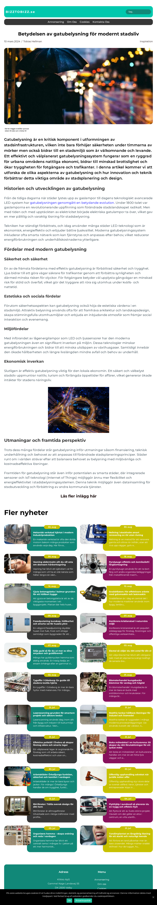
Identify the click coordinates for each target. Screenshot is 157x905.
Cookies (85, 21)
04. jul (127, 798)
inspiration (146, 41)
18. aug (128, 556)
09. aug (52, 615)
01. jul (128, 828)
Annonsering (56, 21)
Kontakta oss (101, 21)
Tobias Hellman (32, 41)
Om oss (72, 21)
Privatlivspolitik (83, 900)
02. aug (52, 674)
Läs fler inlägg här (79, 496)
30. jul (52, 769)
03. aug (128, 645)
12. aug (52, 586)
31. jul (52, 707)
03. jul (52, 828)
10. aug (128, 586)
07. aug (128, 615)
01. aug (128, 674)
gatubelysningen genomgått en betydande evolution (72, 203)
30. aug (52, 527)
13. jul (52, 798)
